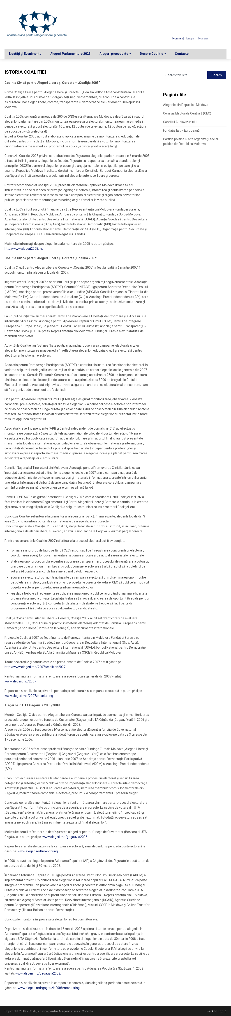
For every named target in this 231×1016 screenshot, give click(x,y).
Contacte (182, 53)
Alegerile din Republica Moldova (185, 105)
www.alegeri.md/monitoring (38, 851)
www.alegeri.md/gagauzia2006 (64, 837)
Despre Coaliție (151, 53)
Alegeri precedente (113, 53)
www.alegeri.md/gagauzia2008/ (38, 973)
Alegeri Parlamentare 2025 (70, 53)
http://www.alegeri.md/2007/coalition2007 (35, 667)
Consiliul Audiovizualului (180, 122)
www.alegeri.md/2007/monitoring (29, 696)
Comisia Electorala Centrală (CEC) (187, 113)
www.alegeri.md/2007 (20, 681)
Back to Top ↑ (216, 1011)
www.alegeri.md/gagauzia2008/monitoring (49, 988)
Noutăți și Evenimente (25, 53)
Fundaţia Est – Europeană (181, 130)
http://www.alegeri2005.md (24, 248)
